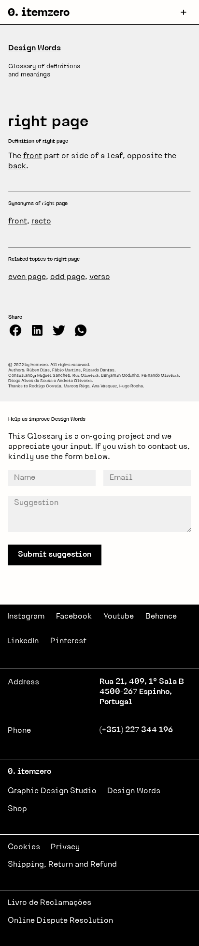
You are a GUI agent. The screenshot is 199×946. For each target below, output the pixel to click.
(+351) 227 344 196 (136, 730)
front (32, 156)
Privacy (65, 847)
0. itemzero (39, 13)
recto (41, 221)
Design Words (34, 48)
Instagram (25, 617)
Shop (17, 809)
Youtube (118, 617)
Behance (161, 617)
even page (27, 277)
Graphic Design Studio (52, 791)
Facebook (74, 617)
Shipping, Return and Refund (62, 865)
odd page (67, 277)
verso (99, 277)
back (17, 166)
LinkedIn (23, 641)
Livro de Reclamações (49, 903)
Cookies (24, 847)
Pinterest (68, 641)
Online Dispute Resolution (60, 921)
